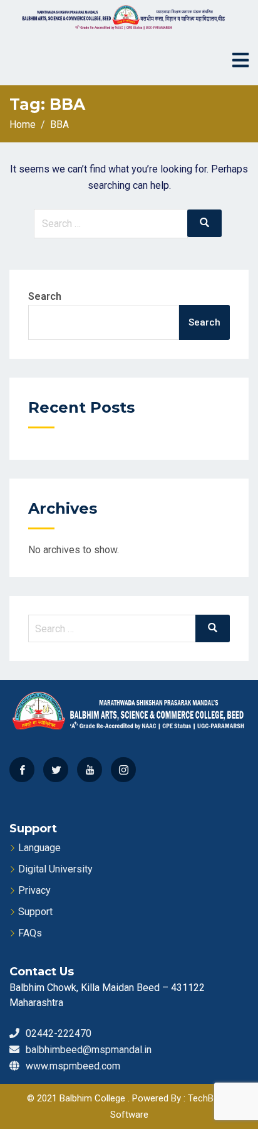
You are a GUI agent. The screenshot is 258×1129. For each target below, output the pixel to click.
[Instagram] (123, 769)
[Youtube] (89, 769)
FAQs (30, 933)
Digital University (55, 869)
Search (44, 296)
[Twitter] (55, 769)
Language (39, 848)
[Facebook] (21, 769)
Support (35, 912)
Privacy (34, 890)
